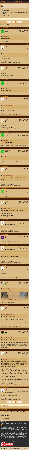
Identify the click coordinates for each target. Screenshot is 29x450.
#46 (27, 116)
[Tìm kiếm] (27, 1)
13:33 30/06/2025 (4, 148)
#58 (27, 328)
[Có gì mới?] (25, 1)
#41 (27, 27)
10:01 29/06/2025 (4, 44)
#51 (27, 198)
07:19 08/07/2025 (4, 305)
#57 (27, 305)
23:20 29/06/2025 (4, 79)
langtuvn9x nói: (6, 208)
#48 (27, 148)
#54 (27, 244)
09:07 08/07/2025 (4, 350)
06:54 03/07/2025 (4, 198)
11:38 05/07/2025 (4, 244)
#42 (27, 44)
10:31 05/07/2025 (4, 234)
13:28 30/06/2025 (4, 131)
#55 (27, 265)
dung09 (3, 15)
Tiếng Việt (4, 421)
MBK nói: (4, 254)
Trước (9, 22)
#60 (27, 387)
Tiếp (20, 22)
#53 (27, 234)
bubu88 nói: (5, 288)
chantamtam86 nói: (7, 53)
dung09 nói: (5, 36)
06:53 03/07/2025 (4, 188)
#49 (27, 166)
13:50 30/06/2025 (4, 166)
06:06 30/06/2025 (4, 96)
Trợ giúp (16, 423)
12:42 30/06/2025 (4, 116)
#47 (27, 131)
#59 (27, 350)
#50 (27, 188)
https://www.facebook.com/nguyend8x (12, 62)
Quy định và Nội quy (9, 423)
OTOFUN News (22, 423)
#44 (27, 79)
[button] (1, 1)
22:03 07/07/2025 (4, 265)
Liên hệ (2, 423)
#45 (27, 96)
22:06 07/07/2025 (4, 280)
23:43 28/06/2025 (4, 27)
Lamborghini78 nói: (7, 314)
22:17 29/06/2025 (4, 65)
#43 (27, 65)
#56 (27, 280)
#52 (27, 219)
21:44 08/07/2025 (4, 387)
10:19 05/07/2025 (4, 219)
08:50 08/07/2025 (4, 328)
